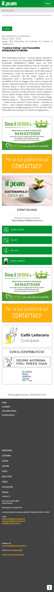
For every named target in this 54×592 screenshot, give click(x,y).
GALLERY (14, 240)
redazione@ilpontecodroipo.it (13, 519)
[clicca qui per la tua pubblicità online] (27, 163)
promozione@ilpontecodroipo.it (14, 546)
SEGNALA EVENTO (17, 229)
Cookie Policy (19, 555)
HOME (4, 402)
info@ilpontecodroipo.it (11, 523)
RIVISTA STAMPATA (18, 261)
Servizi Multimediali (14, 550)
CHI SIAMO (6, 407)
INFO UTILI (14, 250)
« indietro (7, 29)
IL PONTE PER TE (8, 415)
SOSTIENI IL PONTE (9, 411)
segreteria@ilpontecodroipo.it (13, 521)
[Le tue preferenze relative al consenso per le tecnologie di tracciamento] (49, 587)
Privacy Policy (7, 555)
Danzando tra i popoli (27, 220)
